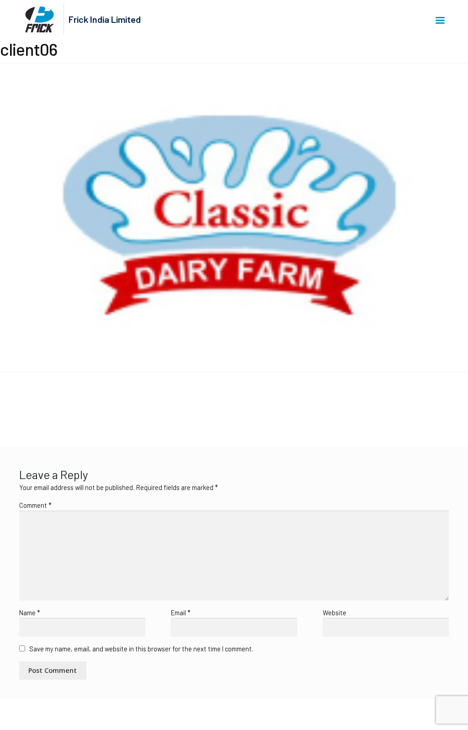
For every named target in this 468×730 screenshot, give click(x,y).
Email (180, 613)
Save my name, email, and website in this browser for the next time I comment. (141, 649)
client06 (23, 404)
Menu (442, 20)
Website (334, 613)
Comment (35, 505)
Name (29, 613)
